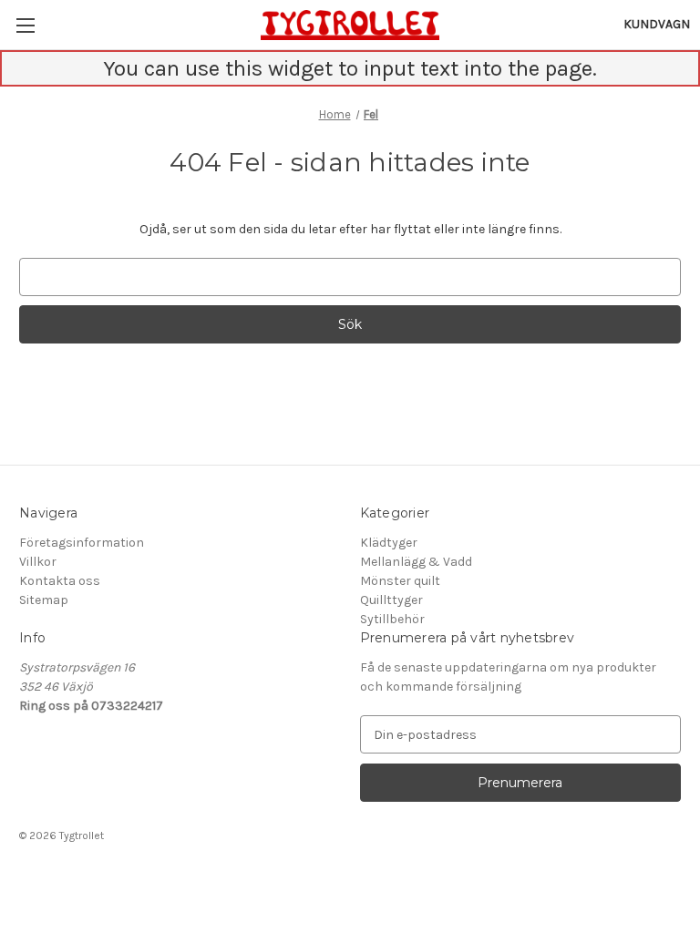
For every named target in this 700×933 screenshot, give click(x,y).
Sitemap (43, 600)
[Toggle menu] (25, 25)
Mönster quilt (400, 581)
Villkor (38, 561)
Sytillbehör (392, 619)
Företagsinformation (81, 542)
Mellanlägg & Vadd (416, 561)
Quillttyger (391, 600)
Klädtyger (388, 542)
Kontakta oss (59, 581)
